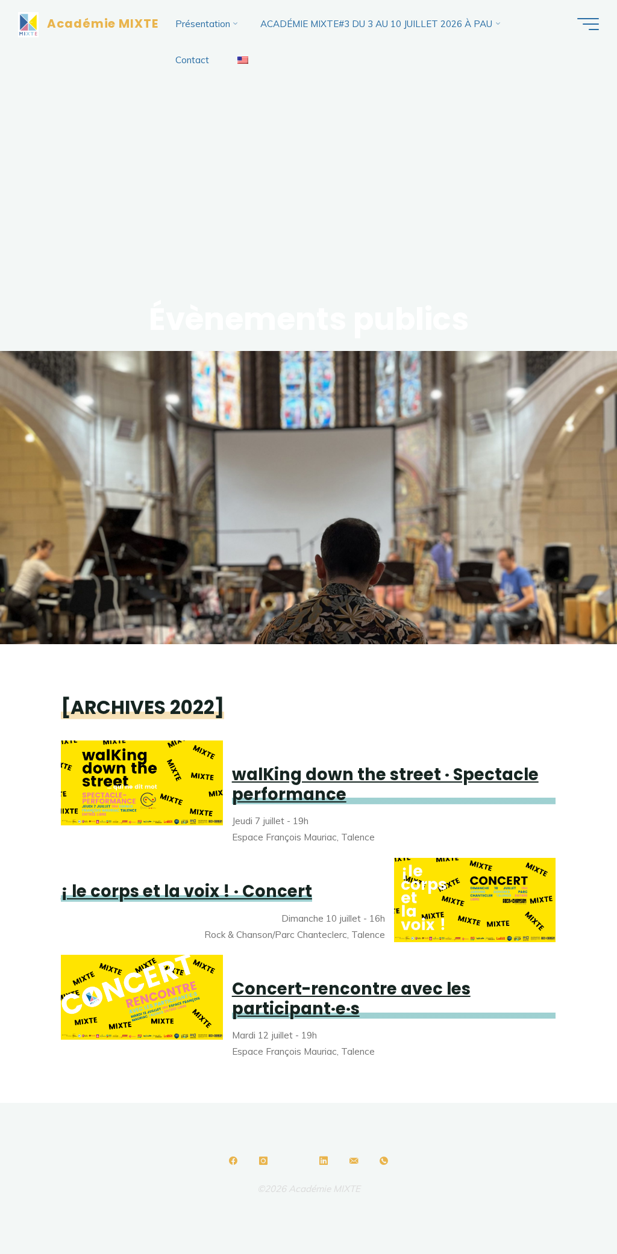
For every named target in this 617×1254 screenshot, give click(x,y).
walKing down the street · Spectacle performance (385, 784)
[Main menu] (588, 24)
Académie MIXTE (103, 23)
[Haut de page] (308, 1132)
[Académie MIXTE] (28, 23)
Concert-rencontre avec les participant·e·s (351, 998)
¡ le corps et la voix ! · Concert (186, 892)
